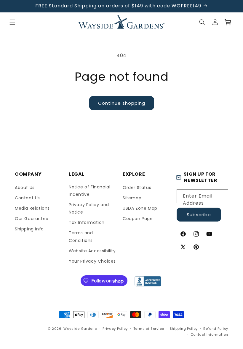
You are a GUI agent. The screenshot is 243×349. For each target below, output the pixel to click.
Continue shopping (121, 103)
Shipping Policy (184, 328)
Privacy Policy (115, 328)
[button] (12, 22)
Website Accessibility (92, 251)
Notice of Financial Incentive (89, 190)
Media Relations (32, 208)
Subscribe (199, 214)
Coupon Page (138, 219)
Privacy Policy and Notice (89, 208)
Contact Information (209, 334)
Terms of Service (148, 328)
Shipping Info (29, 229)
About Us (25, 187)
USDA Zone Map (140, 208)
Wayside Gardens (80, 328)
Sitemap (132, 198)
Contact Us (27, 198)
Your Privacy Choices (92, 261)
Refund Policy (215, 328)
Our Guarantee (32, 219)
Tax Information (87, 222)
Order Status (137, 187)
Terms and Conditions (81, 236)
